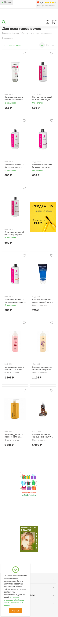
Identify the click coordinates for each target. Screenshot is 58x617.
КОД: (6, 94)
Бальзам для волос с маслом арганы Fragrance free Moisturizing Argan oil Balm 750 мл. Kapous (14, 435)
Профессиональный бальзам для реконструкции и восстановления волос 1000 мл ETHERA (14, 233)
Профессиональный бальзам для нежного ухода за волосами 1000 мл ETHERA (42, 166)
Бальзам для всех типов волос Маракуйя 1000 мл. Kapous (42, 368)
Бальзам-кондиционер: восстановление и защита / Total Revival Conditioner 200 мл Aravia (14, 98)
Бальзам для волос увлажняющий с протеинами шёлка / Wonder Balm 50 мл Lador (42, 300)
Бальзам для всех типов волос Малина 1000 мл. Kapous (14, 368)
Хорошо (15, 611)
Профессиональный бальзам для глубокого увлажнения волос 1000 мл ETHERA (42, 98)
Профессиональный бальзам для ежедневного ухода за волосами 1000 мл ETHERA (14, 166)
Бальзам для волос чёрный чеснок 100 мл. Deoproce (41, 435)
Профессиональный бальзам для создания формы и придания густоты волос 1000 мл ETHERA (14, 300)
